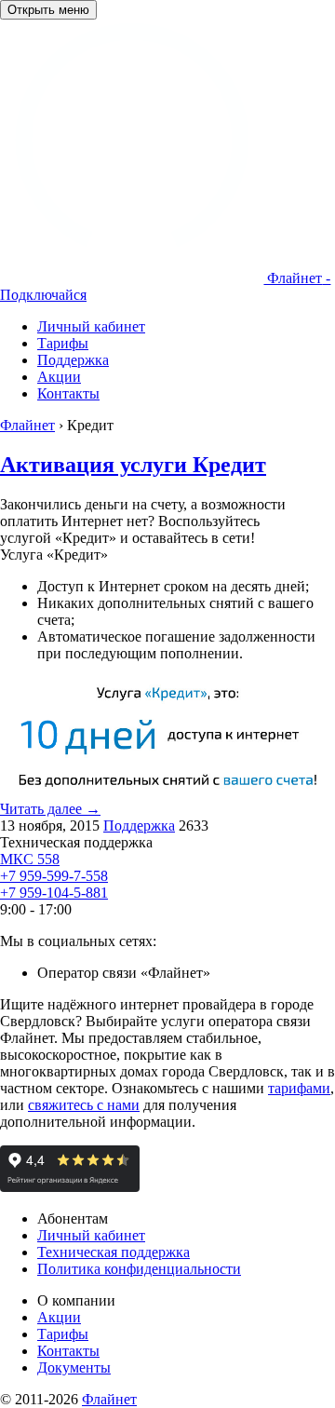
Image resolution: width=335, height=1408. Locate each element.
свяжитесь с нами (84, 1105)
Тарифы (62, 1334)
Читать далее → (50, 809)
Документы (74, 1367)
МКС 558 (30, 859)
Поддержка (139, 825)
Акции (59, 1317)
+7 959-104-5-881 (54, 892)
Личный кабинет (91, 1235)
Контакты (68, 1351)
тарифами (299, 1088)
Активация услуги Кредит (133, 465)
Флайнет (109, 1399)
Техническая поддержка (113, 1252)
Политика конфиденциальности (139, 1269)
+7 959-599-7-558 (54, 876)
